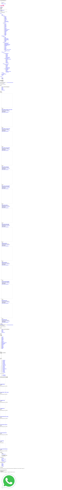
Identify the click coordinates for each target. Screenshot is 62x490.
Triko (2, 337)
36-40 (4, 375)
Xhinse (2, 346)
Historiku (3, 458)
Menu (1, 13)
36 (4, 366)
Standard (4, 368)
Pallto (2, 348)
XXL (4, 364)
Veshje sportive (3, 343)
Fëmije (2, 464)
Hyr (2, 459)
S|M (4, 371)
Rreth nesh (3, 460)
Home (2, 77)
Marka (2, 465)
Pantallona (3, 341)
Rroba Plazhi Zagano (4, 300)
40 (4, 369)
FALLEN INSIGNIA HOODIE (5, 281)
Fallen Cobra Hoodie (4, 262)
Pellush (2, 347)
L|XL (4, 372)
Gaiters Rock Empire (4, 243)
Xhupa (2, 345)
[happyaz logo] (2, 6)
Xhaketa (3, 344)
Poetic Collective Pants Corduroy (4, 416)
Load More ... (1, 324)
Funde (2, 338)
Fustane (2, 339)
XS (4, 363)
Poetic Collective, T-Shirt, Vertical (6, 128)
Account (1, 76)
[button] (5, 112)
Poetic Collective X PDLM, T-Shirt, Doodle (7, 109)
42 (4, 370)
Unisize (4, 365)
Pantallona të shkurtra (4, 342)
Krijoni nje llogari (4, 3)
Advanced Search (2, 10)
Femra (2, 78)
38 (4, 367)
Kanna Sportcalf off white (3, 432)
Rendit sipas (1, 82)
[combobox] (3, 9)
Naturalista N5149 (2, 400)
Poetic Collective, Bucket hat (3, 424)
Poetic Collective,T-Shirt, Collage (6, 147)
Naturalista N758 (2, 408)
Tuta (2, 340)
